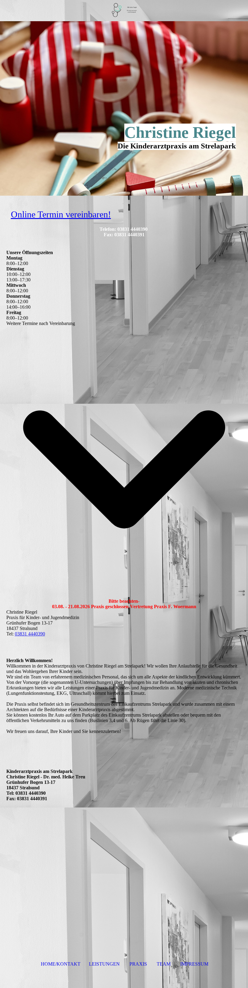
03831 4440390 (30, 633)
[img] (124, 10)
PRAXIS (138, 963)
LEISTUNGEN (104, 963)
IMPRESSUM (194, 963)
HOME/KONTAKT (60, 963)
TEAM (164, 963)
